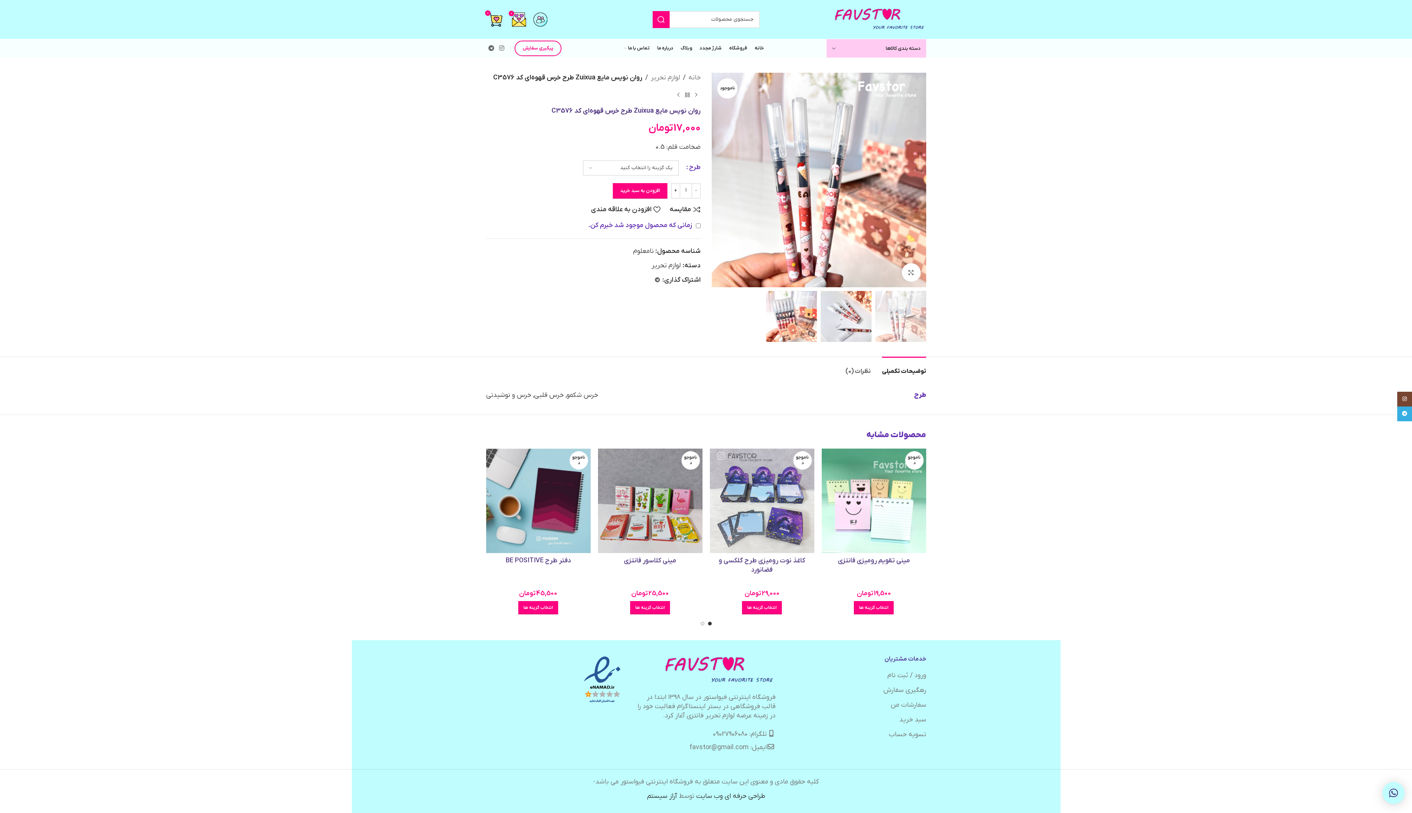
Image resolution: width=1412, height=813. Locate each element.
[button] (1393, 793)
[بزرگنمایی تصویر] (911, 272)
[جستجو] (661, 19)
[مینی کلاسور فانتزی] (650, 501)
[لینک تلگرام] (491, 48)
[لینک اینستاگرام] (502, 48)
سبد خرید (912, 720)
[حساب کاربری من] (540, 19)
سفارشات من (908, 705)
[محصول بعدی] (678, 95)
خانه (694, 77)
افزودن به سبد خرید (640, 191)
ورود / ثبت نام (906, 675)
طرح (695, 167)
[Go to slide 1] (710, 623)
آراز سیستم (662, 796)
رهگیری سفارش (904, 690)
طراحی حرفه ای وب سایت (730, 796)
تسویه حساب (907, 734)
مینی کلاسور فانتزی (650, 560)
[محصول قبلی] (696, 95)
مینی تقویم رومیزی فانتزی (874, 560)
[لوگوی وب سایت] (880, 19)
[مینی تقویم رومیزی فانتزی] (874, 501)
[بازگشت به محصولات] (687, 95)
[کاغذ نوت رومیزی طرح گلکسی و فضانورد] (762, 501)
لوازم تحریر (665, 77)
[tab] (904, 368)
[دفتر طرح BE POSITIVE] (538, 501)
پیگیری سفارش (538, 48)
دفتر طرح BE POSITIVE (538, 560)
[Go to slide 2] (702, 623)
